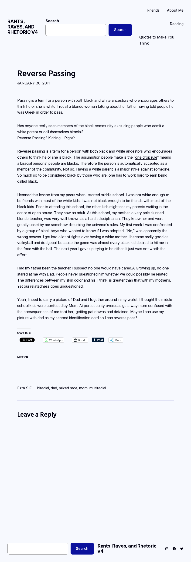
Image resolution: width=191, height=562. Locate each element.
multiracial (97, 388)
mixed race (68, 388)
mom (83, 388)
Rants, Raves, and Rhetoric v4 (22, 27)
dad (54, 388)
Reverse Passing (46, 73)
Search (52, 20)
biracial (43, 388)
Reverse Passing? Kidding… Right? (46, 138)
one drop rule (146, 157)
